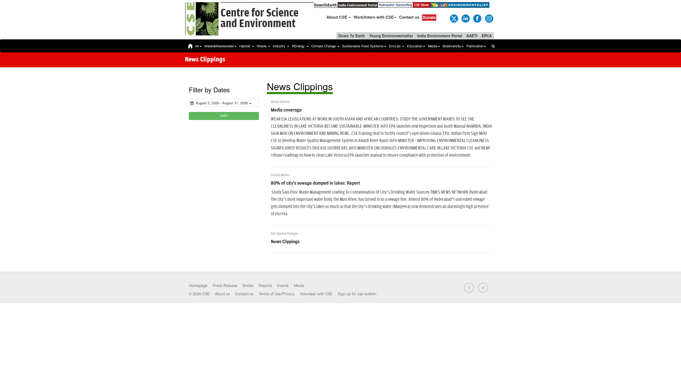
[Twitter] (454, 18)
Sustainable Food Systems (363, 46)
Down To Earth (351, 35)
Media (432, 46)
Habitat (245, 46)
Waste (262, 46)
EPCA (487, 35)
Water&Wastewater (219, 46)
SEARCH (224, 116)
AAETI (471, 35)
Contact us (409, 17)
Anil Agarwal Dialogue (284, 234)
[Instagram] (489, 18)
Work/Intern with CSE (374, 17)
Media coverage (286, 110)
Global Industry (280, 102)
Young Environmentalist (391, 35)
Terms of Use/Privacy (277, 294)
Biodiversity (452, 46)
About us (222, 294)
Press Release (225, 286)
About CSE (337, 17)
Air (197, 46)
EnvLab (395, 46)
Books (248, 286)
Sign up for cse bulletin (357, 294)
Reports (265, 286)
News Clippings (285, 241)
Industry (279, 46)
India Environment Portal (439, 35)
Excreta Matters (280, 175)
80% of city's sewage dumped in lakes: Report (315, 183)
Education (414, 46)
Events (283, 286)
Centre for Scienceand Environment (259, 18)
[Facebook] (477, 18)
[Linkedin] (465, 18)
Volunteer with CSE (316, 294)
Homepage (198, 286)
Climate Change (324, 46)
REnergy (299, 46)
